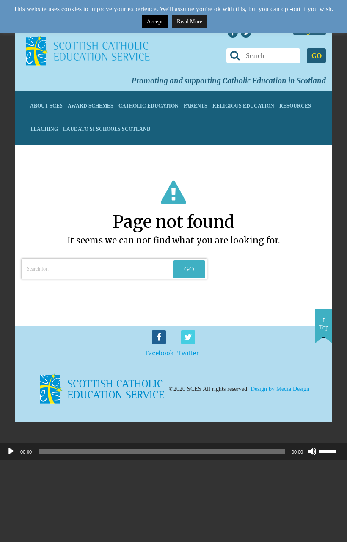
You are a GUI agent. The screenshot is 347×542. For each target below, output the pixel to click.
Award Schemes (90, 106)
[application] (173, 451)
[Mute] (312, 451)
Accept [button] (155, 21)
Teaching (44, 129)
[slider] (331, 450)
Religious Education (243, 106)
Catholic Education (148, 106)
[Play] (11, 451)
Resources (295, 106)
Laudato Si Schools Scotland (107, 129)
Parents (195, 106)
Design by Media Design (280, 389)
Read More (189, 21)
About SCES (46, 106)
